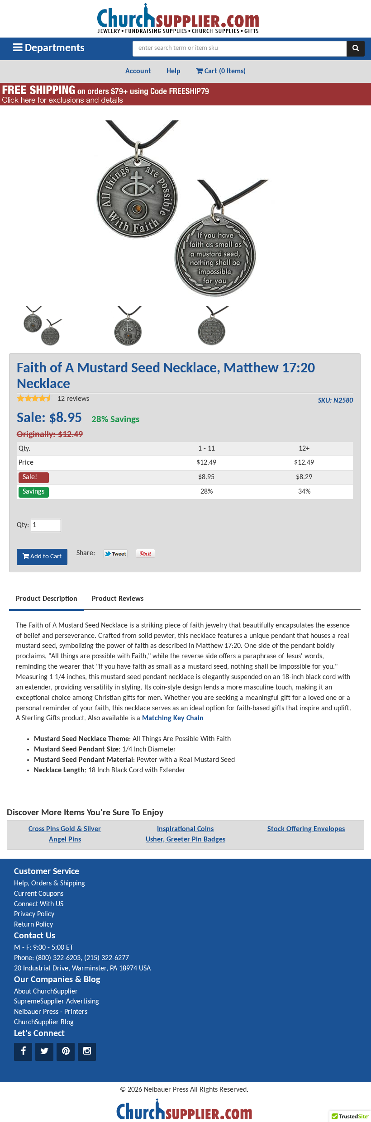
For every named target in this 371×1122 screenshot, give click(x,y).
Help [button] (173, 71)
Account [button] (138, 71)
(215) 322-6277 (106, 958)
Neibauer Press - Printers (50, 1012)
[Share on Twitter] (115, 553)
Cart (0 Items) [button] (224, 71)
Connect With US (38, 904)
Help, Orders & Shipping (49, 883)
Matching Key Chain (172, 718)
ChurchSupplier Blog (44, 1022)
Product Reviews (117, 599)
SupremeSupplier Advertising (56, 1001)
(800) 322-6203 (58, 958)
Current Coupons (38, 894)
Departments (54, 48)
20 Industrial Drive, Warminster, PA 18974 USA (82, 968)
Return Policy (33, 924)
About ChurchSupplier (46, 991)
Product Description (46, 599)
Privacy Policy (34, 914)
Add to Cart (45, 556)
